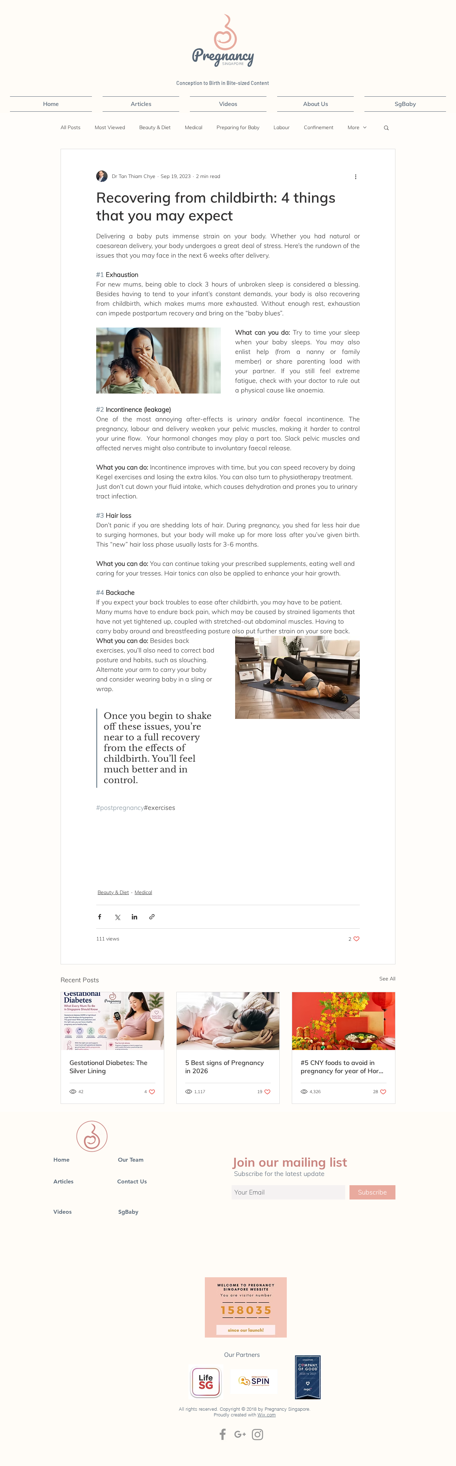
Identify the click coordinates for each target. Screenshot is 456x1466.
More (353, 128)
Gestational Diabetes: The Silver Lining (108, 1067)
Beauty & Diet (155, 128)
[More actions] (355, 176)
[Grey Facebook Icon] (222, 1434)
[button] (386, 127)
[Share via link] (152, 916)
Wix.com (267, 1414)
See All (387, 978)
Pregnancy (225, 54)
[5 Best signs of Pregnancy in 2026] (228, 1021)
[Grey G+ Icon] (240, 1434)
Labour (282, 128)
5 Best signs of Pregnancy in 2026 (224, 1067)
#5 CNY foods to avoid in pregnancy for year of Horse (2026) (343, 1067)
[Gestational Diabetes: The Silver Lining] (112, 1021)
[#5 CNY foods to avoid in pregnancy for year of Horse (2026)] (343, 1021)
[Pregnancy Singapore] (257, 1434)
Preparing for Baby (238, 128)
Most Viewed (110, 128)
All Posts (71, 128)
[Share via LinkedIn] (134, 916)
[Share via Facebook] (99, 916)
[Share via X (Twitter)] (117, 916)
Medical (193, 128)
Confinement (318, 128)
